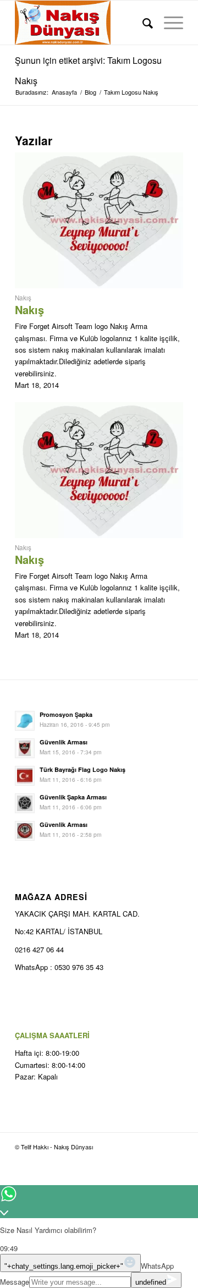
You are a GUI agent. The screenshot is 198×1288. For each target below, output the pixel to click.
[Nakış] (99, 285)
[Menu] (168, 23)
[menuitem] (142, 23)
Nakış (23, 297)
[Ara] (142, 23)
